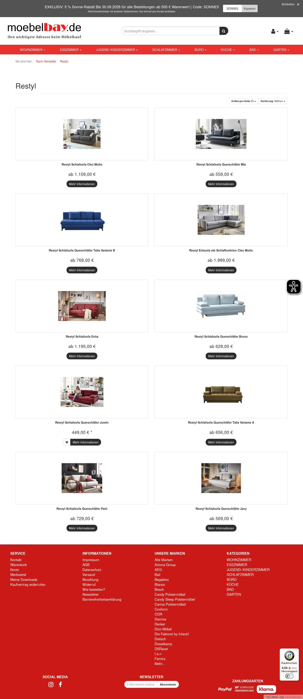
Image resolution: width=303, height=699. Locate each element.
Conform (161, 609)
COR (158, 614)
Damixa (160, 619)
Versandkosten (293, 697)
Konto (14, 569)
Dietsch (160, 638)
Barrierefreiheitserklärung (101, 599)
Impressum (90, 559)
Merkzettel (18, 574)
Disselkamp (163, 643)
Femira (160, 658)
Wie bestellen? (93, 589)
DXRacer (161, 648)
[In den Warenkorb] (66, 442)
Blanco (160, 584)
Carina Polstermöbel (170, 604)
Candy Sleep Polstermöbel (175, 599)
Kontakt (16, 559)
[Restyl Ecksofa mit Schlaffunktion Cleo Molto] (221, 220)
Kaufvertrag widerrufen (27, 584)
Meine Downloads (23, 579)
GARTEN (280, 49)
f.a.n (158, 653)
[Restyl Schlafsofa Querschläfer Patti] (81, 478)
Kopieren (250, 8)
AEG (158, 569)
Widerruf (89, 584)
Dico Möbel (163, 628)
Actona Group (165, 564)
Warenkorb (18, 564)
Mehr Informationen (82, 184)
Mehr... (160, 663)
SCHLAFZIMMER (165, 49)
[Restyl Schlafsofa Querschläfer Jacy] (221, 478)
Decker (160, 623)
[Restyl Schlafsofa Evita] (81, 306)
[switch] (289, 676)
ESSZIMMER (69, 49)
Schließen (288, 4)
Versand (88, 574)
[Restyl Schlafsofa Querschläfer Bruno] (221, 306)
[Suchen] (224, 31)
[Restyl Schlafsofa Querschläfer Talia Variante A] (221, 392)
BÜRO (199, 49)
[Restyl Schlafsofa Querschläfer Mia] (221, 134)
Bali (157, 574)
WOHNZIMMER (31, 49)
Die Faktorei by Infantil (172, 633)
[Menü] (296, 650)
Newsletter (90, 594)
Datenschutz (91, 569)
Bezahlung (90, 579)
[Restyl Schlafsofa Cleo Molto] (81, 134)
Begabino (162, 579)
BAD (253, 49)
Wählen (272, 101)
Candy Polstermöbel (170, 594)
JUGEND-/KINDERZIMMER (116, 49)
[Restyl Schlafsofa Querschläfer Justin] (81, 392)
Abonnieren (168, 684)
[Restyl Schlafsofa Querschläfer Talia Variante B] (81, 220)
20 (242, 101)
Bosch (159, 589)
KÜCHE (227, 49)
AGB (85, 564)
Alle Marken (164, 559)
